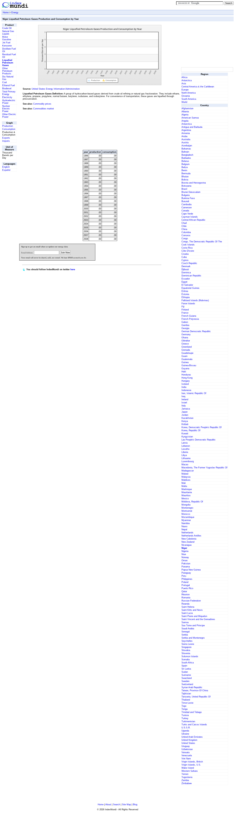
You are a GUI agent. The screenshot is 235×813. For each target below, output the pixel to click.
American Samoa (190, 117)
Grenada (185, 350)
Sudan (184, 672)
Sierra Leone (187, 644)
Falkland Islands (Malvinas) (195, 300)
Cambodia (186, 204)
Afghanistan (187, 108)
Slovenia (185, 653)
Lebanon (185, 446)
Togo (183, 706)
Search (116, 804)
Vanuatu (185, 752)
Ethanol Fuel (8, 85)
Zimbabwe (186, 783)
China (184, 229)
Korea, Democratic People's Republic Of (201, 427)
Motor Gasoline (6, 38)
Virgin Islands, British (192, 761)
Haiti (183, 371)
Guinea (185, 362)
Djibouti (185, 269)
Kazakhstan (187, 418)
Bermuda (185, 173)
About (108, 804)
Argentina (186, 130)
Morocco (185, 514)
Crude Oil (7, 28)
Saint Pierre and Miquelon (194, 616)
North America (188, 92)
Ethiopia (185, 297)
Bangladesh (187, 155)
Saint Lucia (187, 613)
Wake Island (187, 768)
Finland (185, 309)
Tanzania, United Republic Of (196, 696)
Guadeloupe (187, 353)
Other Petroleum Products (7, 71)
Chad (184, 223)
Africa (184, 77)
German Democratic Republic (196, 331)
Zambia (185, 780)
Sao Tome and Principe (193, 625)
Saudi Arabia (187, 628)
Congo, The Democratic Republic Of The (201, 241)
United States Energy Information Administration (56, 89)
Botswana (186, 186)
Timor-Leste (187, 703)
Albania (185, 111)
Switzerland (187, 684)
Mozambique (187, 517)
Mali (183, 483)
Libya (184, 455)
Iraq (183, 396)
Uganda (185, 730)
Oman (184, 560)
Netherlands (187, 532)
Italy (183, 405)
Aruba (184, 136)
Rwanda (185, 603)
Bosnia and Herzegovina (193, 182)
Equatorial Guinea (190, 288)
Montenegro (187, 508)
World (184, 102)
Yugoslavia (186, 777)
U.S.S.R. (185, 727)
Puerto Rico (187, 588)
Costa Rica (187, 247)
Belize (184, 167)
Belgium (185, 164)
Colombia (186, 232)
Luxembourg (187, 461)
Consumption (8, 129)
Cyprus (185, 260)
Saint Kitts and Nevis (192, 610)
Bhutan (185, 176)
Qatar (184, 591)
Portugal (185, 585)
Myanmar (186, 520)
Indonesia (186, 390)
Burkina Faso (188, 198)
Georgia (185, 328)
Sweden (185, 681)
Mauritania (186, 492)
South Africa (187, 662)
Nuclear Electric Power (6, 108)
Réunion (185, 594)
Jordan (184, 415)
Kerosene (7, 45)
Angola (184, 121)
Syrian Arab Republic (191, 687)
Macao (184, 464)
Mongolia (185, 504)
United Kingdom (189, 740)
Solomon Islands (189, 656)
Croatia (185, 254)
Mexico (185, 498)
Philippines (186, 579)
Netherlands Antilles (191, 535)
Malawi (184, 473)
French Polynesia (190, 319)
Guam (184, 356)
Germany (186, 334)
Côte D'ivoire (187, 251)
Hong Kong (187, 377)
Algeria (184, 114)
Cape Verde (187, 213)
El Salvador (187, 285)
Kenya (184, 421)
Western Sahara (189, 771)
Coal (4, 82)
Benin (184, 170)
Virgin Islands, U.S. (191, 764)
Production (7, 126)
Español (6, 170)
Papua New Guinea (191, 569)
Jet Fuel (6, 42)
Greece (185, 343)
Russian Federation (191, 600)
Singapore (186, 647)
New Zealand (187, 542)
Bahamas (186, 148)
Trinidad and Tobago (191, 712)
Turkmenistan (188, 721)
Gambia (185, 325)
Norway (185, 557)
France (184, 312)
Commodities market (43, 108)
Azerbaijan (186, 145)
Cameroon (186, 207)
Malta (184, 486)
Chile (183, 226)
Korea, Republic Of (190, 430)
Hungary (185, 381)
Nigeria (184, 551)
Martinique (186, 489)
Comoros (185, 235)
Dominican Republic (191, 275)
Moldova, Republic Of (192, 501)
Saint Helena (187, 607)
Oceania (185, 96)
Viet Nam (186, 758)
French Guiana (188, 316)
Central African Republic (193, 220)
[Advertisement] (154, 124)
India (183, 387)
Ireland (184, 399)
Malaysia (185, 477)
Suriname (186, 675)
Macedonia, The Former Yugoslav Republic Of (204, 467)
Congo (184, 238)
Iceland (185, 384)
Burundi (185, 201)
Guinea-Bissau (188, 365)
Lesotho (185, 449)
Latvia (184, 443)
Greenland (186, 347)
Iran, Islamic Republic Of (193, 393)
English (6, 167)
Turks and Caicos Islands (194, 724)
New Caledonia (188, 538)
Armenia (185, 133)
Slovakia (185, 650)
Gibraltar (185, 340)
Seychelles (187, 641)
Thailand (185, 699)
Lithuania (185, 458)
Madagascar (187, 470)
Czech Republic (189, 263)
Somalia (185, 659)
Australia (185, 139)
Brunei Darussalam (190, 192)
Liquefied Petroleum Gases (7, 63)
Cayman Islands (189, 217)
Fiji (182, 306)
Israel (184, 402)
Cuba (184, 257)
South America (188, 99)
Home (6, 12)
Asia (183, 83)
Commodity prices (42, 104)
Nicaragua (186, 545)
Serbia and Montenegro (193, 638)
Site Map (126, 804)
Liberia (184, 452)
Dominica (186, 272)
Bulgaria (185, 195)
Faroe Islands (188, 303)
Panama (185, 566)
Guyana (185, 368)
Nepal (184, 529)
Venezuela (186, 755)
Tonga (184, 709)
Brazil (184, 189)
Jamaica (185, 408)
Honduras (186, 374)
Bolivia (184, 179)
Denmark (185, 266)
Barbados (186, 158)
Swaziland (186, 678)
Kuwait (184, 433)
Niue (183, 554)
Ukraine (185, 734)
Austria (185, 142)
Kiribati (184, 424)
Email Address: (27, 253)
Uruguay (185, 746)
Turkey (184, 718)
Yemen (184, 774)
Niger (184, 548)
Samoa (185, 622)
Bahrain (185, 151)
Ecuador (185, 278)
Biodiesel (6, 88)
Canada (185, 210)
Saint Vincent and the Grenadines (198, 619)
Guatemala (186, 359)
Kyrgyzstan (187, 436)
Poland (184, 582)
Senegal (185, 631)
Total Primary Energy (8, 92)
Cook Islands (188, 244)
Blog (135, 804)
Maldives (185, 480)
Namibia (185, 523)
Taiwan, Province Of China (194, 690)
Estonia (185, 294)
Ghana (184, 337)
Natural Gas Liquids (8, 32)
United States (188, 743)
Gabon (184, 322)
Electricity (7, 97)
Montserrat (186, 511)
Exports (6, 138)
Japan (184, 412)
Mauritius (186, 495)
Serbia (184, 634)
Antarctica (186, 80)
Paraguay (186, 573)
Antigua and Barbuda (191, 127)
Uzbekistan (187, 749)
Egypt (184, 282)
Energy (14, 12)
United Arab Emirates (192, 737)
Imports (6, 141)
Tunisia (185, 715)
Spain (184, 665)
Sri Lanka (186, 668)
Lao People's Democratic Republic (198, 439)
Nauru (184, 526)
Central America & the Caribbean (197, 86)
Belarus (185, 161)
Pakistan (185, 563)
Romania (185, 597)
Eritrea (184, 291)
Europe (185, 89)
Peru (183, 576)
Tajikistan (186, 693)
